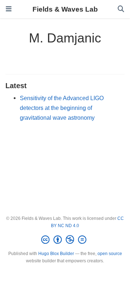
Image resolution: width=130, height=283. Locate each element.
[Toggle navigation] (9, 9)
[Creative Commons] (65, 240)
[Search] (121, 9)
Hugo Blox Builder (56, 253)
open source (110, 253)
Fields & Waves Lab (65, 9)
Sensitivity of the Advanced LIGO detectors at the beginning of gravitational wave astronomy (62, 107)
